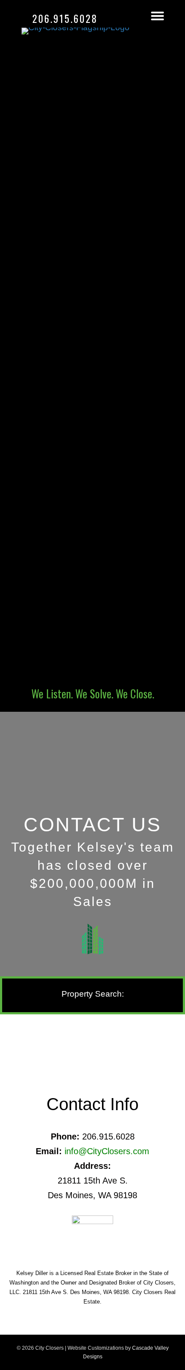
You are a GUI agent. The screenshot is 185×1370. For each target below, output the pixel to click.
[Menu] (157, 16)
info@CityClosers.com (107, 1151)
